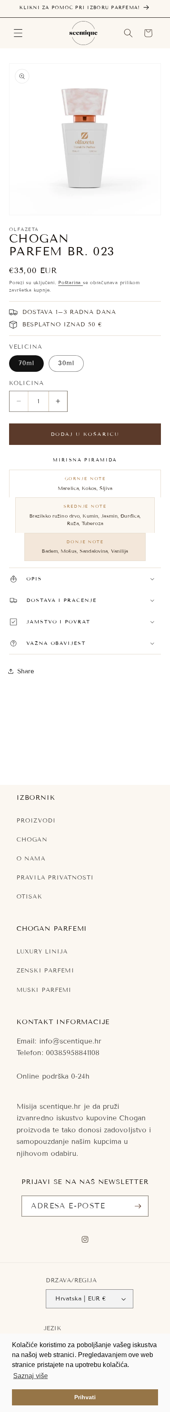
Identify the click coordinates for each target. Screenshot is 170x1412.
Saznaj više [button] (30, 1375)
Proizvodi (36, 820)
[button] (18, 33)
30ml (66, 363)
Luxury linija (42, 951)
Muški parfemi (44, 990)
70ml (26, 363)
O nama (31, 858)
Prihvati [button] (85, 1397)
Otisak (29, 896)
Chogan (32, 839)
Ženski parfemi (45, 970)
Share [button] (25, 671)
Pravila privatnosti (55, 877)
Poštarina (70, 282)
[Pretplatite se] (138, 1206)
